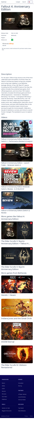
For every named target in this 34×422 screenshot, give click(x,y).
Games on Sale (6, 408)
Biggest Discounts (6, 411)
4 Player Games (22, 394)
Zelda (3, 386)
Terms (31, 416)
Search (24, 2)
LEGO (3, 388)
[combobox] (30, 2)
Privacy (26, 416)
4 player (18, 2)
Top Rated (21, 408)
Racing (20, 386)
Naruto (4, 391)
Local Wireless (22, 397)
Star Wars (4, 396)
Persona (4, 394)
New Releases (22, 411)
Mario (3, 383)
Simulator (20, 383)
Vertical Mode (22, 399)
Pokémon (4, 399)
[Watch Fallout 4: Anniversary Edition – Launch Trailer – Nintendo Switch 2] (17, 153)
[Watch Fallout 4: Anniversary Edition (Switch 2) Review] (17, 200)
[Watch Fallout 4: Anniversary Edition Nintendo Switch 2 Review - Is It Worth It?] (17, 176)
